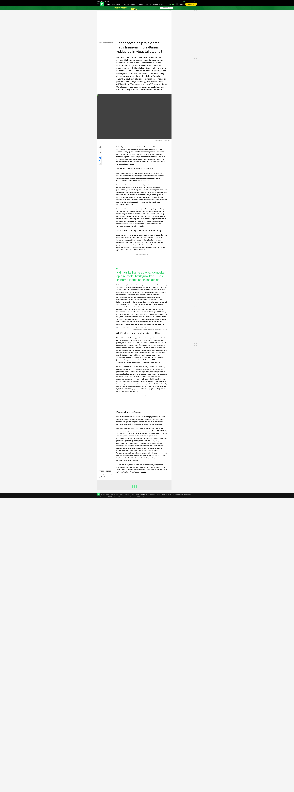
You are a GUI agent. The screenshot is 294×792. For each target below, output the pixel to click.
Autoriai (158, 494)
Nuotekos (102, 471)
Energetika (132, 4)
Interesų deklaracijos (140, 494)
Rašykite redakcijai (105, 494)
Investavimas (147, 4)
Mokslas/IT (119, 4)
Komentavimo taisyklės (178, 494)
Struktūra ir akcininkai (150, 494)
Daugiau (161, 4)
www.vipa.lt (143, 472)
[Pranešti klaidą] (100, 152)
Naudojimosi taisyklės (166, 494)
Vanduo (101, 474)
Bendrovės (126, 4)
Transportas (155, 4)
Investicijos (108, 471)
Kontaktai (132, 494)
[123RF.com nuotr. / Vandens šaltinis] (134, 116)
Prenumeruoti (191, 4)
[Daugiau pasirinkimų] (100, 163)
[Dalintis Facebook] (100, 157)
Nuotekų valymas (103, 476)
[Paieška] (170, 4)
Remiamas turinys (107, 42)
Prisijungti (181, 4)
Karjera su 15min (119, 494)
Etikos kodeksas (187, 494)
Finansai (113, 4)
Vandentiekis (108, 474)
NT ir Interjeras (139, 4)
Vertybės (127, 494)
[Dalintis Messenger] (100, 160)
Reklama (113, 494)
